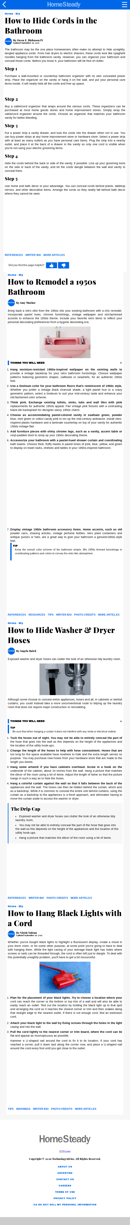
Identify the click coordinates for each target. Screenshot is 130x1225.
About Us (65, 1167)
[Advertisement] (33, 228)
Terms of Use (65, 1192)
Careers (65, 1186)
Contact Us (65, 1179)
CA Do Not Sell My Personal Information (64, 1205)
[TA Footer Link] (65, 1151)
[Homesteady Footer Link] (65, 1140)
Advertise (65, 1173)
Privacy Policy (65, 1198)
